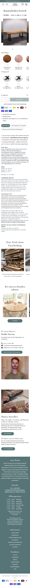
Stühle (15, 559)
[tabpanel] (15, 184)
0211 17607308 (15, 488)
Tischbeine (15, 557)
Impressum (15, 535)
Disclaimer (15, 540)
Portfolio (15, 321)
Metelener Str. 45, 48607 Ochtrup (15, 492)
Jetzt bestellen (8, 433)
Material (15, 564)
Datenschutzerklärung (15, 542)
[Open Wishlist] (22, 4)
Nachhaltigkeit (15, 566)
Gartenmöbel (15, 562)
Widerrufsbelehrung (15, 537)
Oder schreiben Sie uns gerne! (12, 352)
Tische (15, 555)
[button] (3, 4)
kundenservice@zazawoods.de (15, 490)
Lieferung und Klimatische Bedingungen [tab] (12, 129)
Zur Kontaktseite (8, 449)
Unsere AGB (15, 533)
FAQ (15, 569)
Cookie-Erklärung (15, 544)
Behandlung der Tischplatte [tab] (19, 125)
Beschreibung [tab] (5, 125)
